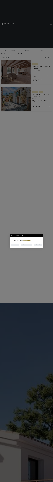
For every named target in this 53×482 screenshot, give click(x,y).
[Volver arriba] (51, 480)
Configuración (37, 244)
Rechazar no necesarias (26, 244)
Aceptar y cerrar (15, 244)
